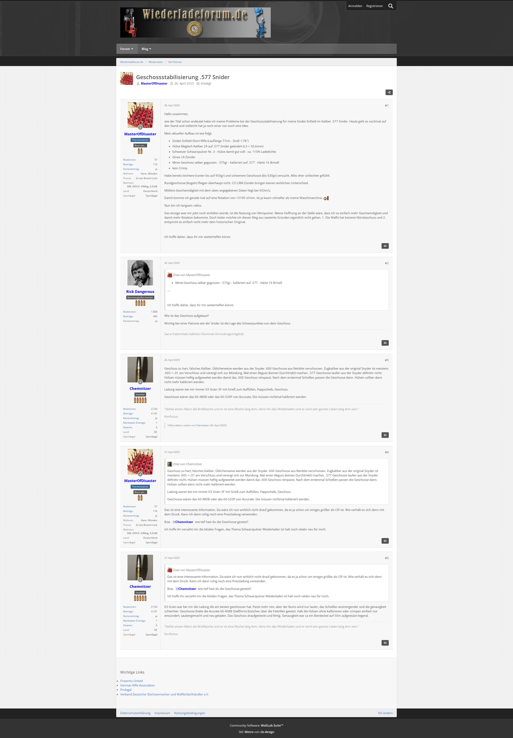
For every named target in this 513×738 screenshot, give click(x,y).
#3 (387, 360)
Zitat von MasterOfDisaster (191, 275)
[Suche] (391, 5)
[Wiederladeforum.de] (256, 22)
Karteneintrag (131, 169)
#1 (387, 105)
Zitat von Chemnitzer (187, 464)
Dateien (127, 427)
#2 (387, 263)
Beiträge (128, 164)
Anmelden (355, 6)
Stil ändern (385, 713)
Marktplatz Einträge (134, 422)
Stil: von (256, 732)
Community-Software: (256, 725)
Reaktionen (129, 159)
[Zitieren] (385, 246)
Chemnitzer (202, 425)
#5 (387, 558)
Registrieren (374, 6)
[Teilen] (389, 92)
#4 (387, 452)
